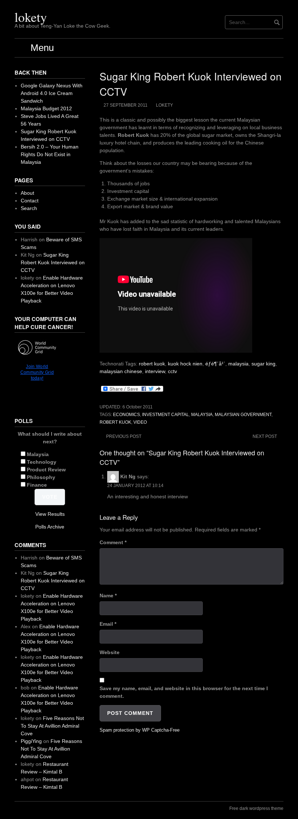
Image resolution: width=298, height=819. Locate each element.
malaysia (238, 364)
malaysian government (243, 414)
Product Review (46, 469)
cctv (172, 371)
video (140, 422)
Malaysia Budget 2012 (46, 108)
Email (108, 624)
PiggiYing (31, 741)
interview (155, 371)
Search (29, 208)
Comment (113, 542)
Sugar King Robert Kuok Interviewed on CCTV (53, 262)
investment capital (165, 414)
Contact (30, 200)
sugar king (263, 364)
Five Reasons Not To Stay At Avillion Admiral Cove (52, 725)
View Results (50, 514)
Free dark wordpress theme (256, 808)
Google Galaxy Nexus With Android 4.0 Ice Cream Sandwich (51, 93)
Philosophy (41, 477)
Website (110, 652)
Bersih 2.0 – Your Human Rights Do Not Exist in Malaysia (49, 154)
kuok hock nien (185, 364)
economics (126, 414)
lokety (31, 16)
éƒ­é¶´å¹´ (215, 364)
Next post (265, 436)
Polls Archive (49, 527)
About (27, 193)
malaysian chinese (121, 371)
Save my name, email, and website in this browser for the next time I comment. (184, 692)
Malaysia (38, 454)
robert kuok (152, 364)
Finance (37, 485)
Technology (41, 462)
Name (108, 595)
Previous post (123, 436)
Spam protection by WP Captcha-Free (140, 730)
